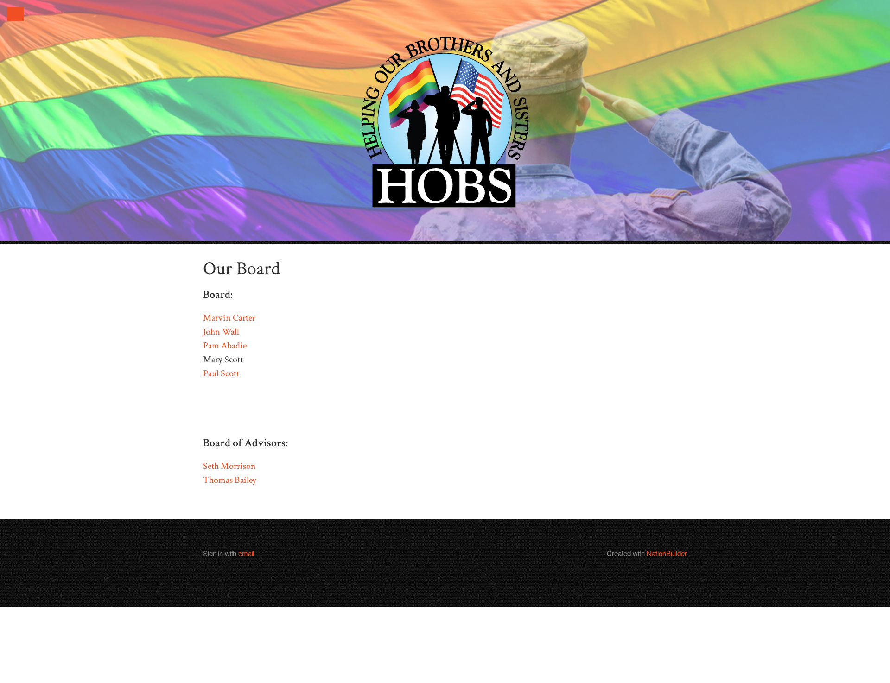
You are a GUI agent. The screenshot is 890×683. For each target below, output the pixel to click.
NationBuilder (667, 553)
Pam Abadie (225, 346)
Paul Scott (221, 373)
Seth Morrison (229, 466)
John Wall (221, 332)
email (246, 553)
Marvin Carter (229, 318)
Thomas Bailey (229, 480)
